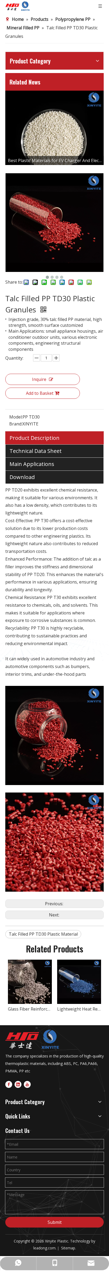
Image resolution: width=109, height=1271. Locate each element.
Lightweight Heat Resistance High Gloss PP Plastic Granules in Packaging (79, 1009)
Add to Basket (39, 393)
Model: (15, 417)
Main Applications (32, 464)
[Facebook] (8, 1084)
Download (22, 477)
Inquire (39, 379)
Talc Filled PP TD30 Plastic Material (43, 934)
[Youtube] (27, 1084)
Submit (55, 1222)
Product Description (35, 437)
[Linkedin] (18, 1084)
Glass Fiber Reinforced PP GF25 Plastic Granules (30, 1009)
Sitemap (68, 1247)
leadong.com (44, 1247)
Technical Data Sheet (36, 450)
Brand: (15, 424)
